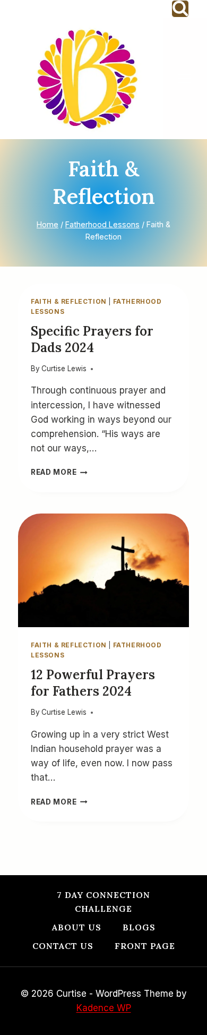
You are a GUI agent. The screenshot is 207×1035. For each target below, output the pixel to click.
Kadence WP (103, 1008)
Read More (59, 472)
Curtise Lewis (64, 368)
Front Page (145, 945)
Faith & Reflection (69, 301)
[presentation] (103, 571)
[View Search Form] (180, 9)
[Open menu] (189, 78)
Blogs (139, 927)
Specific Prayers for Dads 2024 (92, 339)
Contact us (62, 945)
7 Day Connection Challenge (103, 901)
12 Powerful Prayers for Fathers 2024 (93, 682)
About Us (76, 927)
